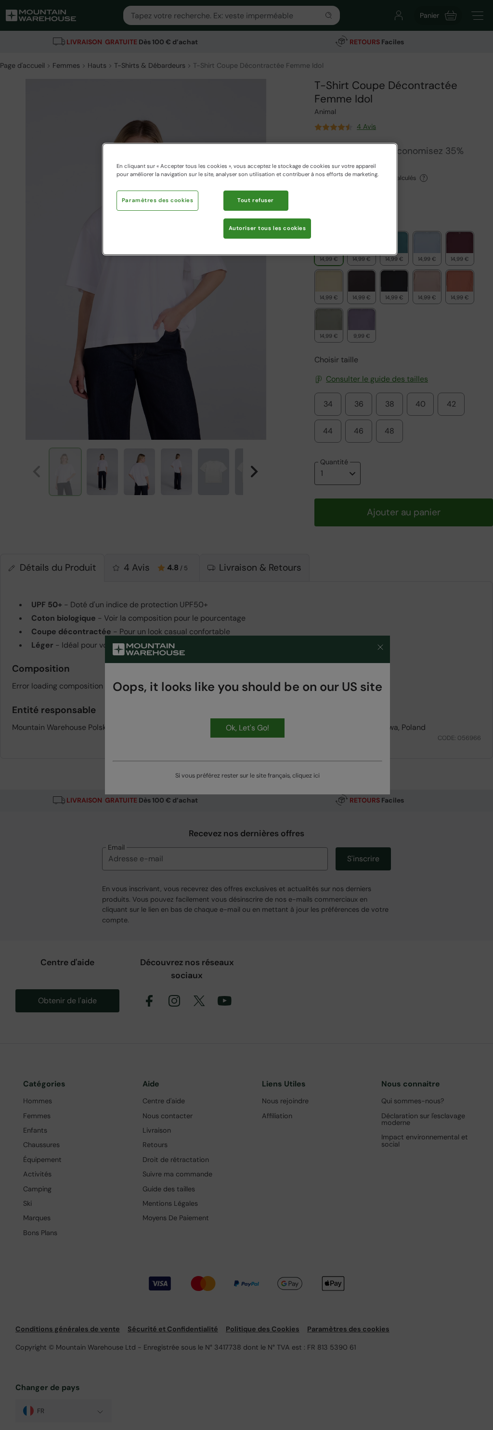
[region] (250, 199)
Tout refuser (255, 200)
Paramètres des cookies (158, 200)
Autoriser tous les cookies (267, 228)
